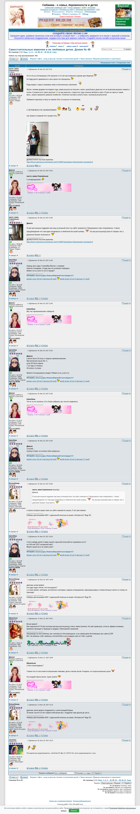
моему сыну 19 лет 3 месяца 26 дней (41, 279)
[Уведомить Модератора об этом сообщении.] (130, 69)
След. (54, 52)
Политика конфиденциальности (82, 801)
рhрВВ (66, 804)
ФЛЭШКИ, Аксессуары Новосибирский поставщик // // (50, 275)
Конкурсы (79, 12)
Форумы (33, 59)
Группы (70, 12)
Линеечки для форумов (85, 10)
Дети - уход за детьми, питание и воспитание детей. (58, 59)
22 (36, 52)
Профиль (57, 14)
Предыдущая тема (108, 62)
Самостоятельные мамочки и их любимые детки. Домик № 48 (49, 49)
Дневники (91, 8)
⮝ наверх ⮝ (13, 166)
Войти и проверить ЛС (72, 14)
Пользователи (59, 12)
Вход (86, 14)
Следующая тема (123, 62)
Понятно (74, 810)
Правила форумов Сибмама (70, 16)
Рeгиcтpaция (91, 12)
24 (41, 52)
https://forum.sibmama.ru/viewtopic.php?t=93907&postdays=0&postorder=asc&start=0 (60, 162)
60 (48, 52)
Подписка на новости (49, 10)
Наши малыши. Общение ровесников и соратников (101, 59)
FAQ (98, 10)
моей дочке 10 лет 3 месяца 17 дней (74, 279)
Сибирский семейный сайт (55, 8)
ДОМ (84, 8)
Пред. (26, 52)
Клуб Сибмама (74, 8)
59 (45, 52)
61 (51, 52)
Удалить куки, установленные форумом (60, 801)
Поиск (48, 12)
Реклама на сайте (66, 10)
